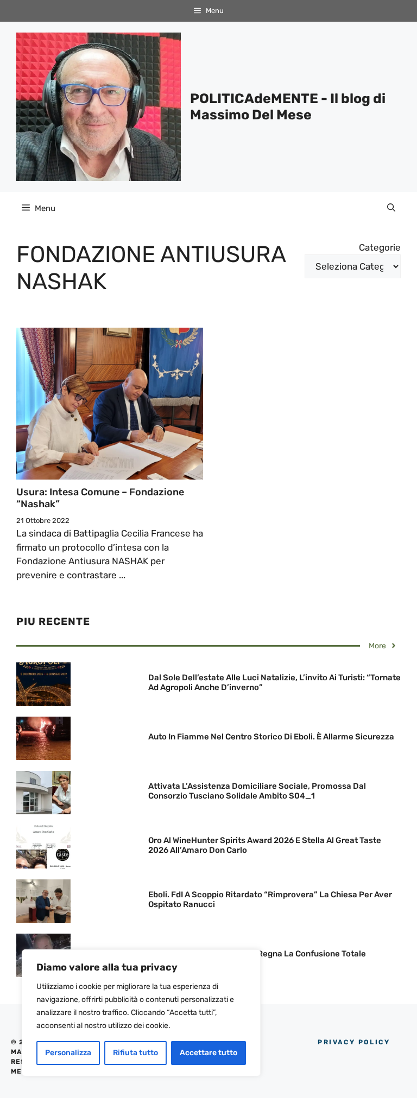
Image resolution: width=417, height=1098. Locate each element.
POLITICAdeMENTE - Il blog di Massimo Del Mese (288, 107)
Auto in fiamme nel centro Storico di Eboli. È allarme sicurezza (271, 737)
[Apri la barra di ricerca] (391, 208)
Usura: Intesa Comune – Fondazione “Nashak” (100, 498)
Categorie (380, 247)
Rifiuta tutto (135, 1052)
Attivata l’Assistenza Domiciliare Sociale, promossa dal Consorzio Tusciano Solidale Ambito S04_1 (257, 791)
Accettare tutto (208, 1052)
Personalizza (68, 1052)
